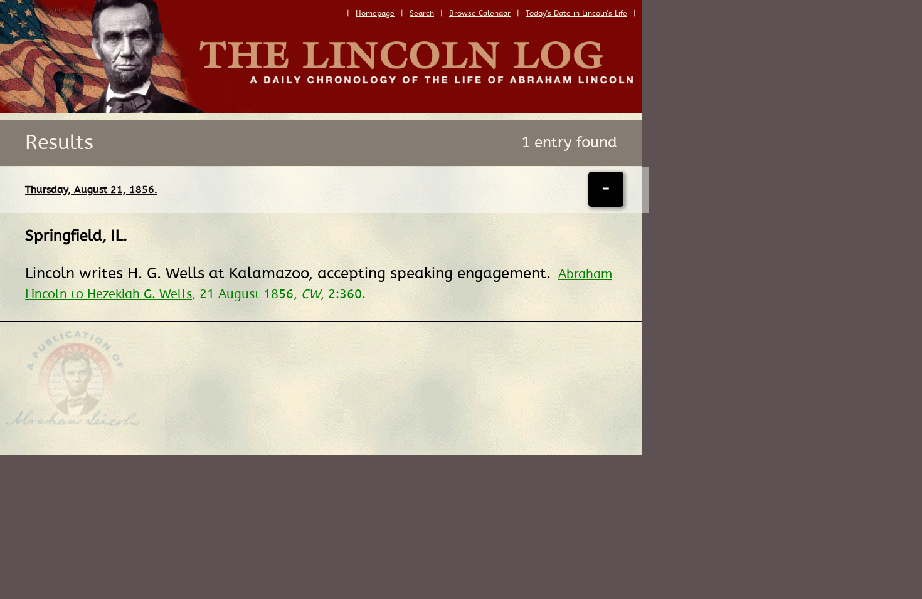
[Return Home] (321, 110)
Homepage (375, 13)
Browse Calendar (480, 13)
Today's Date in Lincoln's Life (576, 13)
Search (422, 13)
